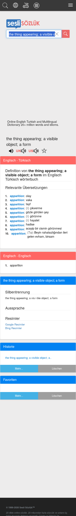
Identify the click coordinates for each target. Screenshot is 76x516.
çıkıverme (36, 208)
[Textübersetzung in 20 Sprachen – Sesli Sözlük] (16, 6)
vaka (29, 200)
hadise (30, 224)
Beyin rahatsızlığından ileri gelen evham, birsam (47, 234)
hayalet (34, 220)
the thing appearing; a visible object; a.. (28, 358)
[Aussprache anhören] (21, 152)
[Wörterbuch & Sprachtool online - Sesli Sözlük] (6, 6)
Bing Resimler (13, 328)
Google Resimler (15, 324)
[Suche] (66, 34)
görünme (36, 216)
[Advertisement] (38, 80)
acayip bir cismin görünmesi (44, 228)
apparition (17, 196)
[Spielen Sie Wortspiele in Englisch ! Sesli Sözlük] (26, 6)
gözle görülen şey (37, 212)
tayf (28, 204)
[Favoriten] (43, 153)
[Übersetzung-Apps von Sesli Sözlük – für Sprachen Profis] (37, 6)
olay (28, 196)
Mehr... (19, 368)
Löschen (57, 368)
